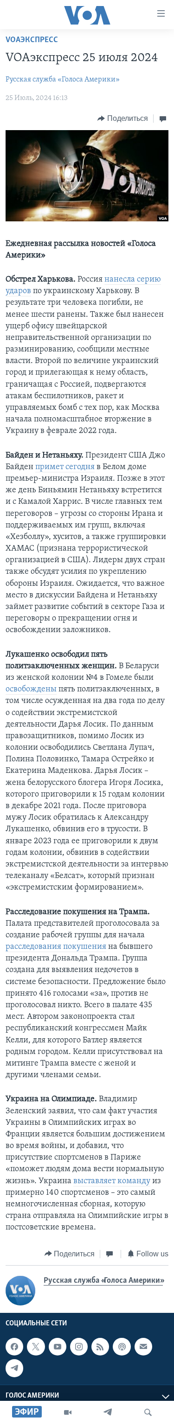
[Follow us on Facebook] (14, 1346)
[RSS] (100, 1346)
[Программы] (68, 1412)
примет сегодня (65, 467)
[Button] (122, 119)
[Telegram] (107, 1412)
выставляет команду (111, 1181)
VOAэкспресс (32, 40)
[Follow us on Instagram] (79, 1346)
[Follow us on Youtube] (57, 1346)
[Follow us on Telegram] (14, 1368)
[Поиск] (148, 1412)
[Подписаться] (143, 1346)
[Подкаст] (121, 1346)
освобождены (31, 689)
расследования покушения (56, 947)
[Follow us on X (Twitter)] (36, 1346)
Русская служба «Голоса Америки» (63, 79)
